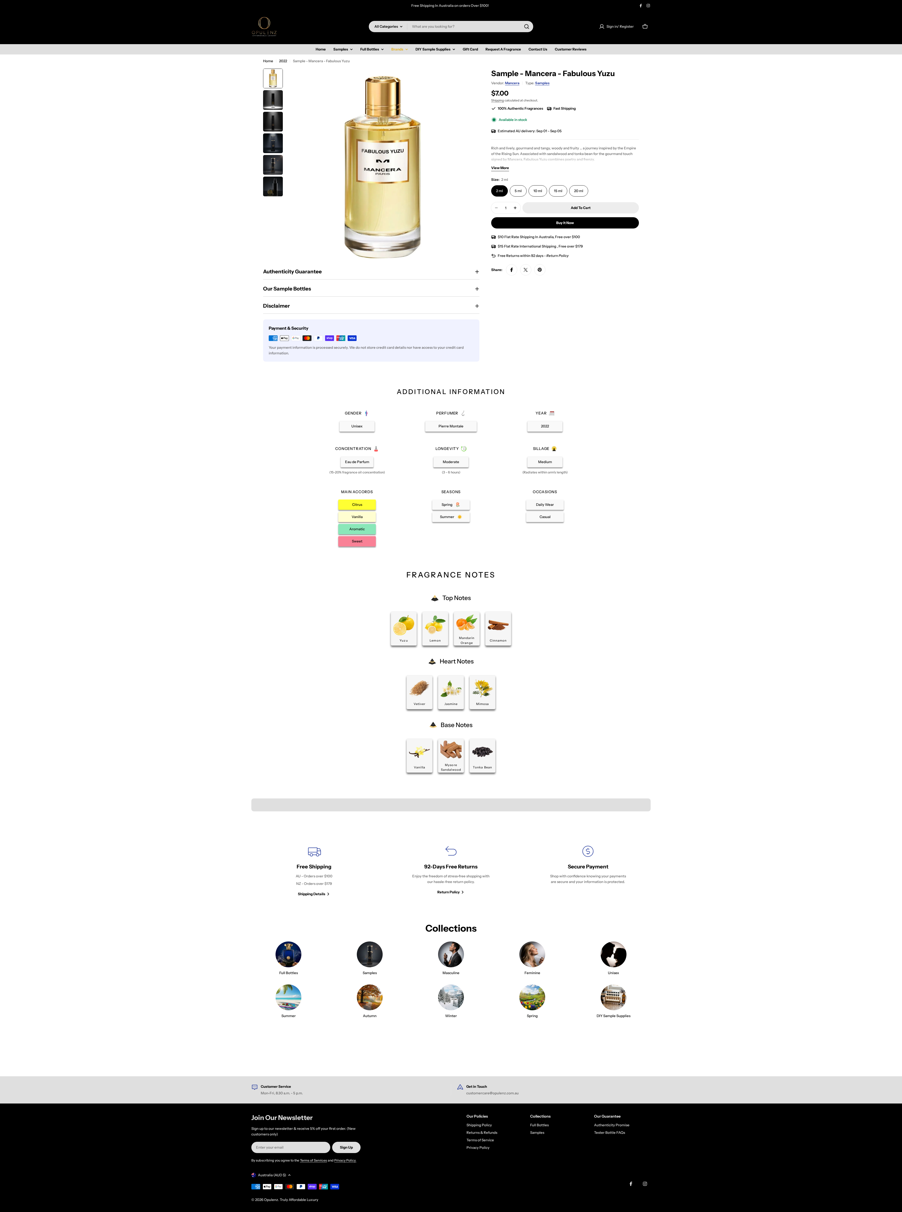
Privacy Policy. (345, 1160)
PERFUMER (447, 413)
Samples (542, 83)
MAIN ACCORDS (357, 491)
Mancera (512, 83)
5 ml (518, 191)
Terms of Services (313, 1160)
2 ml (499, 191)
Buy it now (565, 223)
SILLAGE (541, 448)
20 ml (578, 191)
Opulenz (271, 1199)
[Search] (526, 26)
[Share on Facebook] (511, 269)
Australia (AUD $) (272, 1175)
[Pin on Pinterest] (539, 269)
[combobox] (451, 26)
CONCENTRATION (353, 448)
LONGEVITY (447, 448)
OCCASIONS (545, 491)
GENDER (353, 413)
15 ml (558, 191)
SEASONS (451, 491)
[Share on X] (525, 269)
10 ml (537, 191)
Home (268, 61)
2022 (283, 61)
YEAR (541, 413)
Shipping (497, 100)
